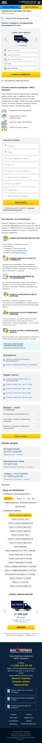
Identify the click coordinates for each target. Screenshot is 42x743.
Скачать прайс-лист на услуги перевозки (22, 691)
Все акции (5, 485)
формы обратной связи (19, 250)
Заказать (21, 202)
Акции (28, 721)
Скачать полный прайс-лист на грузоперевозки (18, 379)
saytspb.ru (21, 739)
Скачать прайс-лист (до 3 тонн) (18, 389)
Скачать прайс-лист (10, 7)
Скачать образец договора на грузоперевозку (17, 360)
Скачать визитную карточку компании (21, 707)
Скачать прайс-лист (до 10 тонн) (19, 397)
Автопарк (13, 718)
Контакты (13, 724)
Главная (13, 714)
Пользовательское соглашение (21, 734)
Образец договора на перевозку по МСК (22, 699)
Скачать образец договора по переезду (21, 365)
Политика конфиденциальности (21, 735)
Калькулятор (21, 684)
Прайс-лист (28, 718)
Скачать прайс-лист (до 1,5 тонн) (19, 384)
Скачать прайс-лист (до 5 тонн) (18, 393)
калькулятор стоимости (18, 252)
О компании (13, 721)
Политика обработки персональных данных (21, 737)
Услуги (28, 714)
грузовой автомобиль (9, 266)
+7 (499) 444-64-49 (27, 2)
